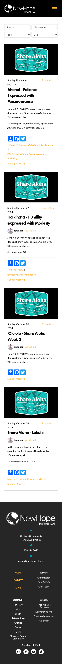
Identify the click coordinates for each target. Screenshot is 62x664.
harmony (12, 274)
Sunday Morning (16, 163)
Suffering (12, 158)
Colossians (22, 145)
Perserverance (36, 154)
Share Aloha (48, 80)
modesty (31, 274)
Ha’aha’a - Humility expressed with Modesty (28, 220)
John (41, 145)
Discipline (12, 154)
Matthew (18, 269)
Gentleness (33, 478)
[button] (54, 8)
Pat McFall (30, 230)
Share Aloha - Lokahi (25, 432)
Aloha (23, 478)
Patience (23, 154)
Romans (49, 145)
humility (21, 274)
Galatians (33, 145)
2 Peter (11, 145)
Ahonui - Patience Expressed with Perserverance (22, 96)
